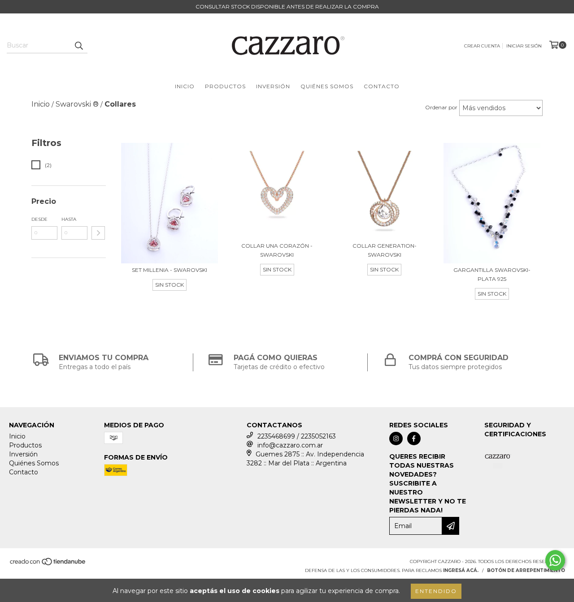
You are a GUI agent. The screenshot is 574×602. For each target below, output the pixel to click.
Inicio (185, 86)
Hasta (68, 219)
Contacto (382, 86)
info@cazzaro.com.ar (290, 445)
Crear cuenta (482, 46)
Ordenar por (441, 107)
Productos (225, 86)
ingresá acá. (460, 570)
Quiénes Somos (326, 86)
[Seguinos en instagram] (396, 438)
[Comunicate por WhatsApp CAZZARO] (555, 560)
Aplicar (98, 233)
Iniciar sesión (524, 46)
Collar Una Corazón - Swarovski (277, 250)
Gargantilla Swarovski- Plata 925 (492, 274)
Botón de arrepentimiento (526, 570)
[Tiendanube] (48, 565)
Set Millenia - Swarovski (169, 270)
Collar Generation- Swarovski (384, 250)
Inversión (273, 86)
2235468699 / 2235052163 (296, 436)
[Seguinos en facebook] (414, 438)
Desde (39, 219)
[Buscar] (78, 45)
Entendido (436, 591)
